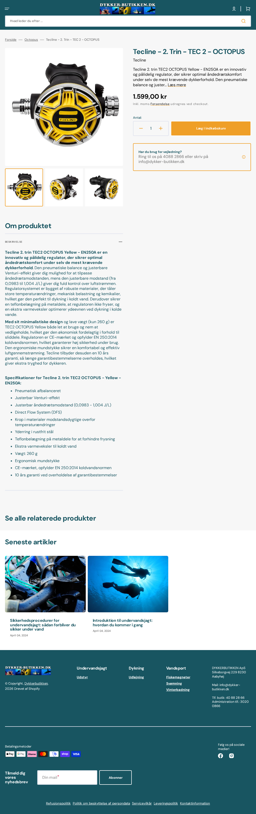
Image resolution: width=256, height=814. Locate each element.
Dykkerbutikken (36, 683)
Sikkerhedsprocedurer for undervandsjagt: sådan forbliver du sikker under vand (43, 625)
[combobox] (128, 21)
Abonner (115, 778)
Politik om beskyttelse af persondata (101, 803)
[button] (7, 8)
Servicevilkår (142, 803)
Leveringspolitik (166, 803)
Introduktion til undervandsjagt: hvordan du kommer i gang (122, 623)
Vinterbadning (178, 690)
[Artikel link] (45, 599)
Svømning (174, 683)
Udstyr (82, 677)
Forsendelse (160, 104)
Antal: (137, 118)
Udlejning (136, 677)
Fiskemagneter (178, 677)
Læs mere (177, 84)
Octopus (31, 40)
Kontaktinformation (195, 803)
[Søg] (244, 20)
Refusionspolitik (58, 803)
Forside (10, 40)
